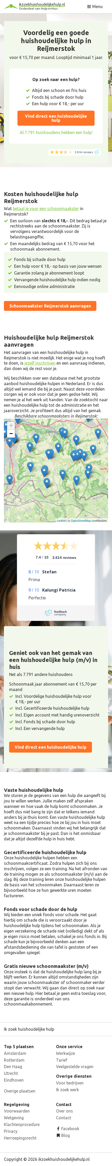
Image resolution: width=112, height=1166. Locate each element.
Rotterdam (14, 1060)
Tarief (61, 1060)
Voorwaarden (17, 1111)
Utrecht (11, 1073)
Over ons (64, 1111)
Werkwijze (65, 1053)
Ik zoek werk (67, 1089)
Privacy (10, 1131)
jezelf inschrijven (39, 363)
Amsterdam (15, 1053)
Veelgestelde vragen (75, 1066)
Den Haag (13, 1066)
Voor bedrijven (70, 1083)
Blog (65, 1135)
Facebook (69, 1128)
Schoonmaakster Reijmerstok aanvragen (50, 306)
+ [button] (11, 425)
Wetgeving (14, 1117)
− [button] (11, 433)
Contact (63, 1117)
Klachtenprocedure (22, 1124)
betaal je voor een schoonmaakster (46, 208)
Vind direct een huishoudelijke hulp (56, 118)
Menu (97, 6)
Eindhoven (14, 1080)
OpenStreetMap (81, 520)
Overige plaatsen (19, 1091)
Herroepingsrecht (20, 1138)
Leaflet (61, 520)
